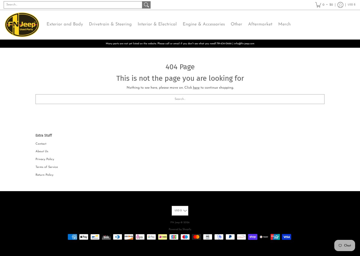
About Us (42, 151)
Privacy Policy (45, 159)
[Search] (146, 5)
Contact (41, 143)
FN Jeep (175, 222)
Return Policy (44, 175)
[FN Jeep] (22, 24)
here (196, 88)
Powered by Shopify (180, 229)
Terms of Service (47, 167)
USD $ (351, 4)
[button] (324, 5)
